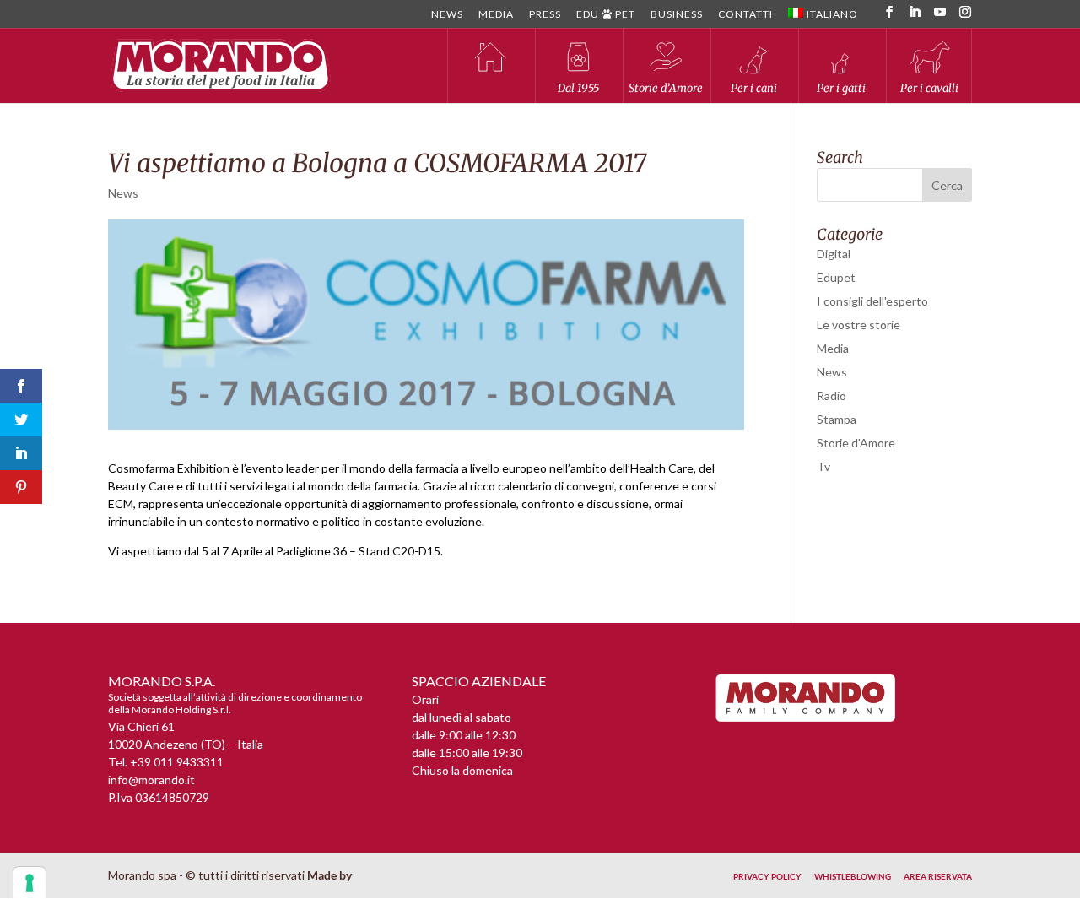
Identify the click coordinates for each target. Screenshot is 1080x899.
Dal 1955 (578, 88)
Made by (330, 875)
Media (496, 14)
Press (545, 14)
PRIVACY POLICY (767, 876)
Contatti (745, 14)
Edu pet (605, 14)
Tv (823, 466)
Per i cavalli (929, 88)
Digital (833, 253)
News (447, 14)
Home (490, 65)
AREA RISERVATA (938, 876)
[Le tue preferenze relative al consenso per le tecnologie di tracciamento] (30, 883)
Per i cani (754, 88)
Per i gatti (841, 88)
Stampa (836, 419)
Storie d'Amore (856, 443)
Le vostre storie (858, 324)
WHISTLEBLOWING (852, 876)
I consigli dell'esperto (872, 301)
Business (677, 14)
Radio (831, 395)
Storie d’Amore (666, 88)
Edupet (836, 277)
